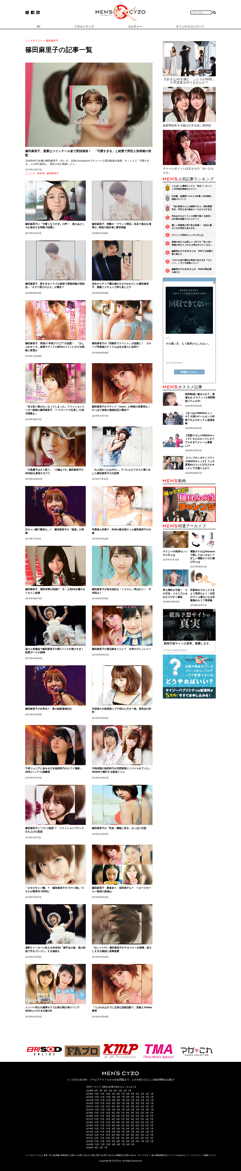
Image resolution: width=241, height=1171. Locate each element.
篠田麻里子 (53, 173)
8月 (96, 1090)
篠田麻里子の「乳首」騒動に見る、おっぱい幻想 (119, 827)
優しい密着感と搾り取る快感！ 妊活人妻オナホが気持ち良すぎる (192, 226)
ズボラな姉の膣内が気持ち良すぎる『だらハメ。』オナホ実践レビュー (192, 261)
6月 (105, 1090)
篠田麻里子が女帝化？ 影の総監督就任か (48, 708)
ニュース (30, 173)
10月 (108, 1093)
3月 (120, 1090)
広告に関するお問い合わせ (102, 1155)
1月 (129, 1090)
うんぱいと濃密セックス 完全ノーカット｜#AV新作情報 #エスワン (192, 187)
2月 (125, 1090)
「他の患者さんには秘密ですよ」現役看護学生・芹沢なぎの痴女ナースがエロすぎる (192, 208)
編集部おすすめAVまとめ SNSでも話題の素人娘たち (192, 252)
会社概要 (56, 1155)
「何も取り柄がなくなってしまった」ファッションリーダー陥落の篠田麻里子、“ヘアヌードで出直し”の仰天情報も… (55, 410)
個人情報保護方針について (163, 1155)
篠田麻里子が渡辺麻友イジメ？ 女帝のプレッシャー (121, 648)
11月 (102, 1093)
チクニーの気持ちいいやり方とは (187, 235)
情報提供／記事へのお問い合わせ (75, 1155)
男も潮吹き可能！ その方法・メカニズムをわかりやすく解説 (175, 593)
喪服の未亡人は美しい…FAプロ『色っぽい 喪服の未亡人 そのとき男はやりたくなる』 (192, 243)
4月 (115, 1090)
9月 (113, 1093)
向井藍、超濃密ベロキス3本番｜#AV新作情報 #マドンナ (191, 197)
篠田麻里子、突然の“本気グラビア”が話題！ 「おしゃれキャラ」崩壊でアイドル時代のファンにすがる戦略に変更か (55, 347)
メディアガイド (143, 1155)
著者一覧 (47, 1155)
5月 (110, 1090)
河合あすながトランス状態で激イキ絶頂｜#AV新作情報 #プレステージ (192, 217)
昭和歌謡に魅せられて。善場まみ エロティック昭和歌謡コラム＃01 (200, 397)
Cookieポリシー (182, 1155)
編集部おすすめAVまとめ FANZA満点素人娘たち (192, 270)
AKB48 (41, 173)
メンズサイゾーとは (34, 1155)
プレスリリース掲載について (203, 1155)
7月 (101, 1090)
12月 (96, 1093)
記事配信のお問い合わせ (125, 1155)
